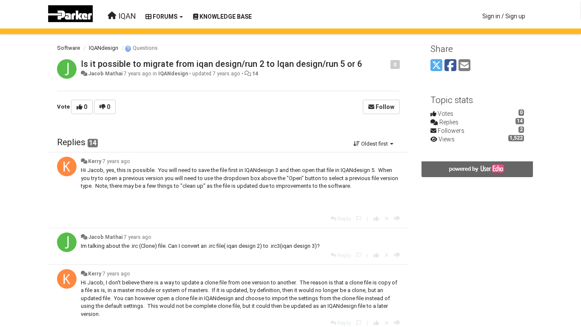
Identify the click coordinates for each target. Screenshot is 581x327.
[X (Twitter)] (436, 65)
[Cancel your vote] (386, 218)
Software (68, 48)
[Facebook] (450, 65)
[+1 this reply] (376, 218)
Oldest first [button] (374, 144)
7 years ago (116, 161)
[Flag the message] (386, 64)
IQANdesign (103, 48)
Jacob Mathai (105, 74)
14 (255, 74)
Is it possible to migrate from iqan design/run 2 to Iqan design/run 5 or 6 (221, 64)
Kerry (94, 161)
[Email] (464, 65)
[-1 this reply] (397, 218)
